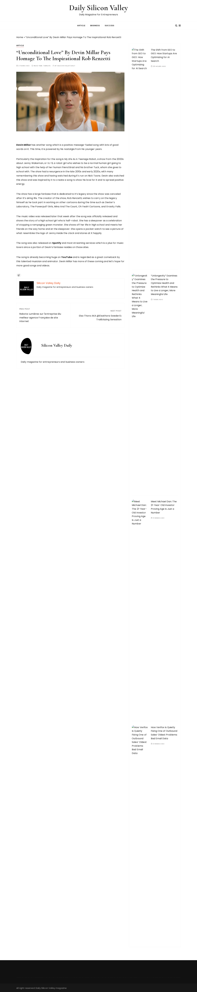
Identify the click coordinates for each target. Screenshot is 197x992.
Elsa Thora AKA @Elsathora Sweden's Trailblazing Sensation (100, 317)
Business (95, 25)
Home (19, 37)
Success (109, 25)
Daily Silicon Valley (98, 7)
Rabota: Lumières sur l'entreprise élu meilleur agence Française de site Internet (40, 317)
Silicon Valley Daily (66, 66)
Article (81, 25)
